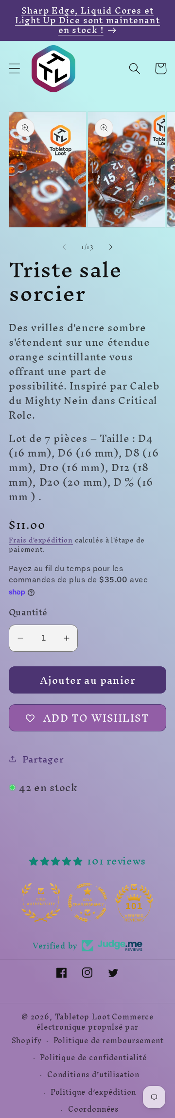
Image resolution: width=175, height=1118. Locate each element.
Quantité (28, 612)
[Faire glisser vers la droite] (111, 247)
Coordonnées (93, 1109)
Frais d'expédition (41, 540)
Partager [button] (43, 759)
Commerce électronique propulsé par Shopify (83, 1029)
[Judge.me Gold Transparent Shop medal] (87, 902)
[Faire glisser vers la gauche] (64, 247)
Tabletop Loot (82, 1017)
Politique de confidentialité (93, 1058)
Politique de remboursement (108, 1041)
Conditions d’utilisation (93, 1075)
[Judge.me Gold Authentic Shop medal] (40, 902)
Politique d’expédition (93, 1092)
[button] (15, 69)
